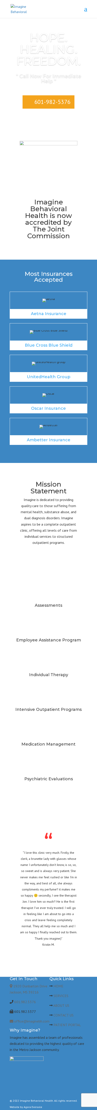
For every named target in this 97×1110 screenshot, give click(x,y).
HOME (58, 986)
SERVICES (60, 995)
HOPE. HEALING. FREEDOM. (48, 49)
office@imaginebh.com (31, 1021)
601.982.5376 (25, 1002)
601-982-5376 (52, 101)
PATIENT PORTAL (67, 1025)
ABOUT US (61, 1005)
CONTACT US (63, 1015)
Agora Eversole (33, 1107)
